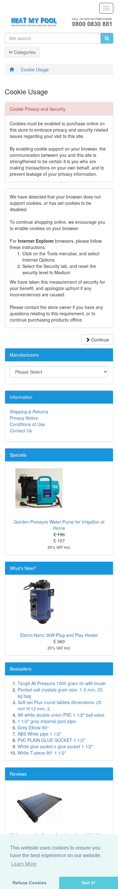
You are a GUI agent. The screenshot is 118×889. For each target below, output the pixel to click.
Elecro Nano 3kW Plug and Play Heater (59, 635)
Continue (99, 339)
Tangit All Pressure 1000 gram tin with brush (62, 683)
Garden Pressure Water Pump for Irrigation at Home (59, 525)
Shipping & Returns (29, 411)
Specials (18, 455)
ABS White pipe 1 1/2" (39, 734)
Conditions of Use (27, 424)
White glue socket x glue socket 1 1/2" (55, 746)
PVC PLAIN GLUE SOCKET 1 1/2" (51, 740)
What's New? (23, 568)
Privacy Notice (24, 418)
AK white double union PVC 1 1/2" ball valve (61, 715)
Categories (24, 52)
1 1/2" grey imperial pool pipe (47, 721)
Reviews (18, 774)
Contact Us (21, 430)
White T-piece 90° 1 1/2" (42, 753)
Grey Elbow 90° (33, 727)
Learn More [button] (24, 864)
